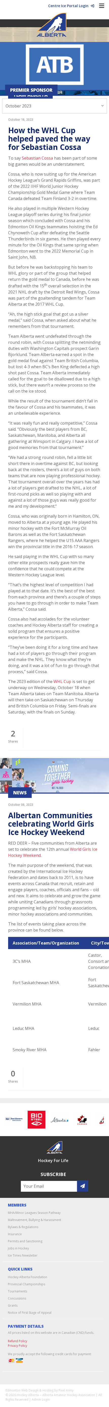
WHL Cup (62, 681)
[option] (33, 1120)
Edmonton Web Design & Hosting (29, 1390)
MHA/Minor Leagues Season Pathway (34, 1213)
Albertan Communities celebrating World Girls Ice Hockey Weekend (51, 823)
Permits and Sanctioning (25, 1241)
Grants (12, 1305)
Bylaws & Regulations (23, 1227)
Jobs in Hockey (18, 1248)
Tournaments (17, 1291)
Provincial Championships (26, 1284)
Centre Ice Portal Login (69, 5)
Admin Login (41, 1399)
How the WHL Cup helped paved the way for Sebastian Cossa (49, 138)
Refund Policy (17, 1341)
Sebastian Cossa (37, 158)
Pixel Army (66, 1390)
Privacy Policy (17, 1345)
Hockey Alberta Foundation (27, 1277)
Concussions (17, 1298)
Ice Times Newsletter (23, 1255)
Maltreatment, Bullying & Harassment (34, 1220)
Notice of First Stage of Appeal (29, 1312)
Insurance (15, 1234)
